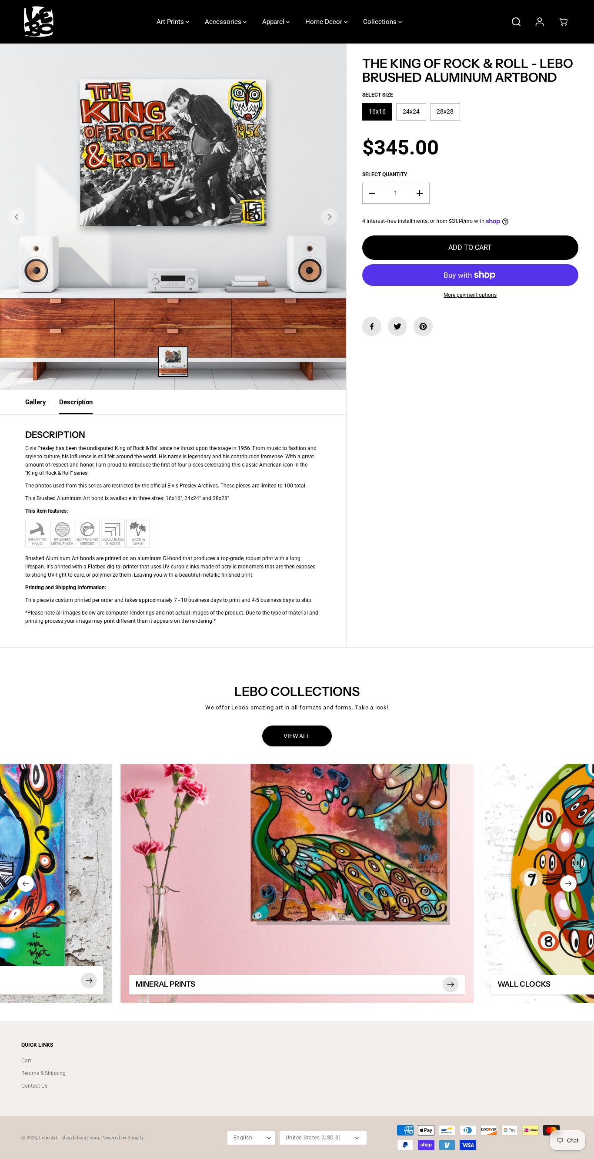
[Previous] (17, 216)
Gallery (35, 402)
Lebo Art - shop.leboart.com (69, 1138)
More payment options (470, 295)
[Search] (516, 21)
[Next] (329, 216)
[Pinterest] (423, 326)
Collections (380, 22)
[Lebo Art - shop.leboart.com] (38, 22)
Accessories (224, 22)
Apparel (274, 22)
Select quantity (384, 174)
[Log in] (539, 21)
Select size (377, 95)
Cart (26, 1061)
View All (297, 735)
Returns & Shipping (43, 1073)
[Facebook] (371, 326)
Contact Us (34, 1086)
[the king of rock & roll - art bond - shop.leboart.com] (173, 217)
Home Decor (324, 22)
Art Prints (171, 22)
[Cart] (563, 21)
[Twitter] (397, 326)
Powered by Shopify (122, 1138)
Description (76, 402)
